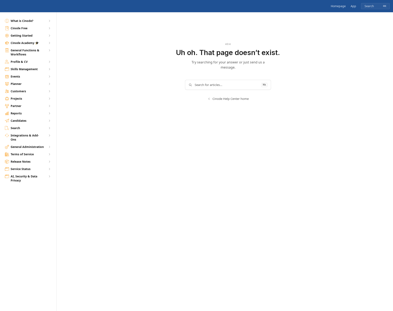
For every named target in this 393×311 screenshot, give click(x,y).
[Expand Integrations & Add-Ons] (49, 135)
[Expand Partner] (49, 106)
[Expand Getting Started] (49, 35)
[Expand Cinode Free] (49, 28)
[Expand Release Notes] (49, 162)
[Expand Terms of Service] (49, 154)
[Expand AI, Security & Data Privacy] (49, 176)
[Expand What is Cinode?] (49, 21)
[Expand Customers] (49, 91)
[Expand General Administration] (49, 147)
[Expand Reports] (49, 113)
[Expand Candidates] (49, 121)
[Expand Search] (49, 128)
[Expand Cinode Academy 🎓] (49, 43)
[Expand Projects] (49, 98)
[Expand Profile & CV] (49, 62)
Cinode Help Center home (230, 99)
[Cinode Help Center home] (4, 6)
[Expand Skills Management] (49, 69)
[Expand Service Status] (49, 169)
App (353, 6)
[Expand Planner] (49, 84)
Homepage (338, 6)
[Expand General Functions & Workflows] (49, 50)
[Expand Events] (49, 76)
